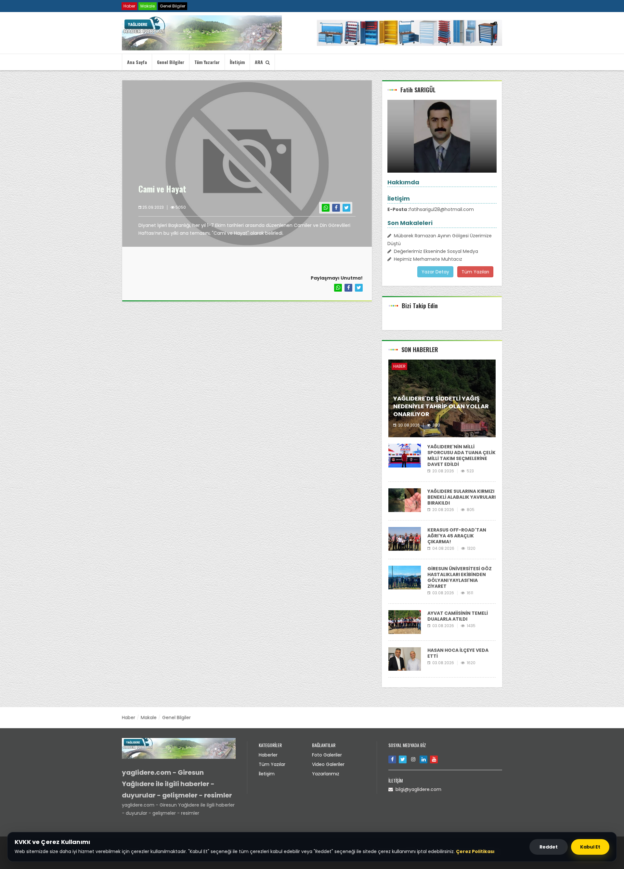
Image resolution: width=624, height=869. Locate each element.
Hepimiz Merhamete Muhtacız (426, 259)
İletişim (237, 62)
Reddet (549, 847)
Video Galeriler (328, 764)
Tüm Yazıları (475, 272)
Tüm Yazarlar (207, 62)
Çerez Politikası (475, 851)
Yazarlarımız (325, 773)
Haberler (268, 755)
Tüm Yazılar (272, 764)
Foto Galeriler (327, 755)
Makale (147, 6)
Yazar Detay (435, 272)
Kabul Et (590, 847)
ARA (260, 62)
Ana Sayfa (137, 62)
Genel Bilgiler (172, 6)
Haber (129, 6)
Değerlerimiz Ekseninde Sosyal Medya (434, 251)
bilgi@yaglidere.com (417, 789)
